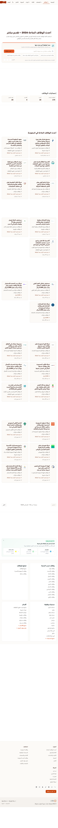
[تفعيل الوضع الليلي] (13, 2)
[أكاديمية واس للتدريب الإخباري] (25, 386)
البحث (9, 2)
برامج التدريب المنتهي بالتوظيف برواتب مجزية (30, 55)
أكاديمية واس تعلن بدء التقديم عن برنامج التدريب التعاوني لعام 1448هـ (14, 387)
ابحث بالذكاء (8, 51)
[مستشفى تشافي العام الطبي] (53, 284)
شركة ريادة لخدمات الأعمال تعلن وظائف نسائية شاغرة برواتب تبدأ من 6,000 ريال (13, 366)
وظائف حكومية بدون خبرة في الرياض (47, 55)
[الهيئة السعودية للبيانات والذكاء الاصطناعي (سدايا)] (25, 446)
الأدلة (33, 2)
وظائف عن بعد (23, 623)
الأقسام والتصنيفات (23, 755)
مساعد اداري (51, 607)
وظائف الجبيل (51, 576)
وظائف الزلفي (51, 597)
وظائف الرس (51, 592)
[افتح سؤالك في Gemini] (4, 60)
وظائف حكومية (44, 229)
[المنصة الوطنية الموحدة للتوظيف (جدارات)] (25, 345)
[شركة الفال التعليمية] (25, 183)
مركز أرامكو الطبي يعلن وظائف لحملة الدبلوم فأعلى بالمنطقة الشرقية (43, 184)
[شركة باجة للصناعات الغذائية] (53, 305)
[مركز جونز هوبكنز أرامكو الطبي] (53, 183)
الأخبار (17, 2)
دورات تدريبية (45, 150)
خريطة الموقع (53, 782)
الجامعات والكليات (24, 763)
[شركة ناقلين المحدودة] (53, 365)
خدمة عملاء (52, 615)
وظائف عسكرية (22, 620)
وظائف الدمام (51, 586)
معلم (53, 610)
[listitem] (55, 787)
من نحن (54, 771)
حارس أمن (52, 617)
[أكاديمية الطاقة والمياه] (53, 163)
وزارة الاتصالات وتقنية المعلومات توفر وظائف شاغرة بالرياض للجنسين (43, 222)
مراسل (53, 620)
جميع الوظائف (23, 568)
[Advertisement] (29, 21)
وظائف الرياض (51, 594)
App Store (4, 801)
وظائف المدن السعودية (23, 758)
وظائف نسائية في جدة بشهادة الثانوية (13, 55)
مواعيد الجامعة (22, 612)
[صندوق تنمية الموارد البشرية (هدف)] (53, 140)
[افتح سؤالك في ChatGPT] (10, 60)
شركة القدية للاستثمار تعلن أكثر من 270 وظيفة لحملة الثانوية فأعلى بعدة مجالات (14, 468)
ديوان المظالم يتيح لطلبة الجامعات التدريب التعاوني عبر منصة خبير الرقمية (14, 164)
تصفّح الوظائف (3, 2)
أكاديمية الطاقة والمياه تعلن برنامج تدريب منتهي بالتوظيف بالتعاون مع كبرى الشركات (41, 164)
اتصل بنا (54, 776)
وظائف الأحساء (51, 571)
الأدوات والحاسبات (52, 755)
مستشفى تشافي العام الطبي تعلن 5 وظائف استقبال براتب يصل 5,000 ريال (41, 285)
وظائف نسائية (23, 574)
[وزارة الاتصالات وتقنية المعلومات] (53, 221)
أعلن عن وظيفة (50, 791)
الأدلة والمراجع (53, 752)
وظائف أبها (52, 568)
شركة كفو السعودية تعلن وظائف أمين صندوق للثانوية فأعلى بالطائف (42, 346)
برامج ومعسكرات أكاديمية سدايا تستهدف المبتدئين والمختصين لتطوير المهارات (14, 447)
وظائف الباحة (51, 574)
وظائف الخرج (51, 584)
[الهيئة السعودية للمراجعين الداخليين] (53, 467)
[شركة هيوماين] (53, 446)
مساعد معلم (52, 612)
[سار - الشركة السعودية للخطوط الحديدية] (25, 140)
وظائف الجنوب (51, 579)
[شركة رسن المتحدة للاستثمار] (25, 284)
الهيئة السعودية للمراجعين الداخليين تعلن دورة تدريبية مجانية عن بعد (42, 468)
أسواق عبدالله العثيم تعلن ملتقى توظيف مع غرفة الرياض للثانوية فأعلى (42, 387)
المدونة (22, 2)
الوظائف (46, 2)
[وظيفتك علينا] (53, 801)
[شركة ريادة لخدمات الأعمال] (25, 365)
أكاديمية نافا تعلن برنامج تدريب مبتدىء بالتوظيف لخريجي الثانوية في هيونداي (41, 242)
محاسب (53, 623)
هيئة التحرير (53, 773)
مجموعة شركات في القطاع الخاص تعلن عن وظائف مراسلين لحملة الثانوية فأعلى (13, 346)
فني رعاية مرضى (51, 630)
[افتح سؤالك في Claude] (7, 60)
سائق (53, 633)
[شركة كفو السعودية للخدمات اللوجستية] (53, 345)
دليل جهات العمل (24, 760)
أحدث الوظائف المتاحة (51, 749)
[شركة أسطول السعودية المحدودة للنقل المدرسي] (53, 424)
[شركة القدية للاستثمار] (25, 467)
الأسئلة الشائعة (53, 779)
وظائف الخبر (52, 581)
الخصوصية (8, 803)
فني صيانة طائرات (50, 636)
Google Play (12, 801)
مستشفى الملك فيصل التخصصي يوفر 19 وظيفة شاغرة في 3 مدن (15, 222)
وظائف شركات (45, 191)
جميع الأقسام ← (22, 625)
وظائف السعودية (24, 749)
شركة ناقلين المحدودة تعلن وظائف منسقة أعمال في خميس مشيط (43, 366)
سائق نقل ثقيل (51, 628)
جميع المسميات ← (50, 638)
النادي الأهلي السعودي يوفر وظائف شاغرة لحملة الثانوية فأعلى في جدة (14, 425)
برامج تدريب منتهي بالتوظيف (13, 150)
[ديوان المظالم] (25, 163)
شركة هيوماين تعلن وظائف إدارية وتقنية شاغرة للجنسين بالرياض (43, 447)
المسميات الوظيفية (23, 752)
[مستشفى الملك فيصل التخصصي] (25, 221)
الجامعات (38, 2)
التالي (4, 505)
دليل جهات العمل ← (21, 628)
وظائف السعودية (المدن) (20, 571)
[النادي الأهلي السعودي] (25, 424)
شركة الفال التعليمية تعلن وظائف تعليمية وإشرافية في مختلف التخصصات (14, 184)
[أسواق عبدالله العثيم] (53, 386)
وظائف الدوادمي (51, 589)
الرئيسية (52, 2)
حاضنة (53, 625)
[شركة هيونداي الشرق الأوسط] (53, 242)
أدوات (27, 2)
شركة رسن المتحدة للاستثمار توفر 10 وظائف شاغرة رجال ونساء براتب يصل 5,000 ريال (13, 285)
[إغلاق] (4, 540)
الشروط (3, 803)
